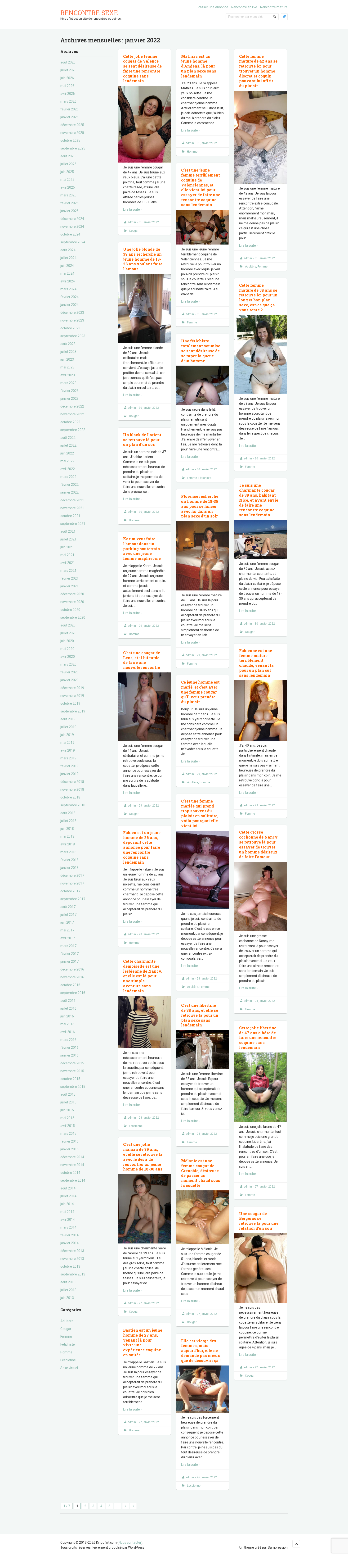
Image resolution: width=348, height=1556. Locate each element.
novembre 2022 (72, 414)
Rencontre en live (244, 7)
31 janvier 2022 (149, 222)
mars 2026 (68, 101)
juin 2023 (67, 359)
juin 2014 (67, 1204)
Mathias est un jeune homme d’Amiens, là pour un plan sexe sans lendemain (198, 66)
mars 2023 (68, 383)
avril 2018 (67, 844)
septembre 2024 (72, 242)
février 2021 (69, 578)
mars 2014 (68, 1227)
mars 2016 (68, 1040)
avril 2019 (67, 750)
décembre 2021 (72, 500)
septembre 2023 (72, 336)
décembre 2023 (72, 312)
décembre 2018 (72, 782)
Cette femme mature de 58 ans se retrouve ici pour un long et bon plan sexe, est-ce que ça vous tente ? (258, 297)
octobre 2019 (70, 703)
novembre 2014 (72, 1165)
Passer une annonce (213, 7)
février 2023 (69, 391)
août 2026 (68, 62)
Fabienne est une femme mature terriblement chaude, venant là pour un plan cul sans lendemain (256, 663)
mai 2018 (67, 836)
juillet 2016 (68, 1008)
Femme (66, 1336)
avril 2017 (67, 938)
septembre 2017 (72, 899)
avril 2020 (67, 656)
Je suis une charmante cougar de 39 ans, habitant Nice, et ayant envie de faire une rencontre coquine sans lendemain (258, 500)
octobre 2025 (70, 140)
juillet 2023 (68, 352)
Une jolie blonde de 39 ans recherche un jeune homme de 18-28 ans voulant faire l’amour (142, 259)
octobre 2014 (70, 1173)
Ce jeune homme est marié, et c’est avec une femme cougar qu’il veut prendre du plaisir (200, 692)
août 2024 (68, 250)
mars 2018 (68, 852)
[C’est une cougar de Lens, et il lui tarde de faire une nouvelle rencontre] (144, 706)
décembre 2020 (72, 594)
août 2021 (68, 531)
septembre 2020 (72, 617)
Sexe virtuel (69, 1368)
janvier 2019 (69, 774)
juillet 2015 (68, 1102)
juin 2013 (67, 1298)
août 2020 (68, 625)
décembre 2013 (72, 1251)
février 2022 (69, 484)
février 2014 (69, 1235)
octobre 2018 (70, 797)
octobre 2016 (70, 985)
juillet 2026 (68, 70)
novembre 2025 (72, 133)
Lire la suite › (132, 209)
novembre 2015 (72, 1071)
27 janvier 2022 (265, 1186)
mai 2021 (67, 555)
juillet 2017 (68, 914)
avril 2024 (67, 281)
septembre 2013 (72, 1274)
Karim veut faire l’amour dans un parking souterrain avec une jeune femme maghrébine (142, 548)
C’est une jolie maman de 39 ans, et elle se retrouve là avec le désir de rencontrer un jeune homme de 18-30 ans (142, 1156)
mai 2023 (67, 367)
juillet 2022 (68, 445)
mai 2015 (67, 1118)
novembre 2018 (72, 789)
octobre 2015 (70, 1079)
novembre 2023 (72, 320)
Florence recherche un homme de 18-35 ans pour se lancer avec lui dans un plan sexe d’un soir (199, 506)
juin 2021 (67, 547)
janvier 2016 (69, 1055)
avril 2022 (67, 469)
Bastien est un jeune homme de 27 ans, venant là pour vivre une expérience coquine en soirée (142, 1342)
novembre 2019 (72, 696)
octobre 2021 (70, 516)
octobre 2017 (70, 891)
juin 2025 (67, 172)
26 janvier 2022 (207, 1477)
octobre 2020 (70, 610)
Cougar (65, 1329)
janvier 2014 (69, 1243)
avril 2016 (67, 1032)
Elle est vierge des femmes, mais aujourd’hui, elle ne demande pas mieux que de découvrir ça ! (200, 1350)
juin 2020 (67, 641)
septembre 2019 (72, 711)
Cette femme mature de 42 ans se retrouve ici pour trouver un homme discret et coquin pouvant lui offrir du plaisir (258, 71)
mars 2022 (68, 477)
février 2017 (69, 954)
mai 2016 (67, 1024)
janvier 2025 (69, 211)
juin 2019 (67, 735)
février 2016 (69, 1047)
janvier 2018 (69, 868)
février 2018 (69, 860)
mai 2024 (67, 273)
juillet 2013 (68, 1290)
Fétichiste (67, 1344)
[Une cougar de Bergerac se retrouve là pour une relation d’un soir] (260, 1268)
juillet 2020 (68, 633)
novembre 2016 (72, 977)
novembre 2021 (72, 508)
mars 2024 (68, 289)
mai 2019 (67, 742)
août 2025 (68, 156)
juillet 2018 (68, 821)
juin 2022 (67, 453)
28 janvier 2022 (207, 978)
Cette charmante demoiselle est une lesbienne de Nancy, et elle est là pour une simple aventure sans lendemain (142, 976)
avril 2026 (67, 93)
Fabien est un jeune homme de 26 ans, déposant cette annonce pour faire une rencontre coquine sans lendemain (142, 847)
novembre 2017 (72, 883)
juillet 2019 (68, 727)
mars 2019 (68, 758)
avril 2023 (67, 375)
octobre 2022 (70, 422)
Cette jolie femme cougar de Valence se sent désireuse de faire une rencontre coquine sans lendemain (142, 68)
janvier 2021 (69, 586)
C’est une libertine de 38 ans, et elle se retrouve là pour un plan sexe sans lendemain (199, 1015)
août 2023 (68, 344)
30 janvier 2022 (149, 407)
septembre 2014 (72, 1180)
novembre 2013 (72, 1259)
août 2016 (68, 1001)
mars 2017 (68, 946)
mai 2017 (67, 930)
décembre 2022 (72, 406)
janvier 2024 (69, 305)
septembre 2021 (72, 524)
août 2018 (68, 813)
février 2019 (69, 766)
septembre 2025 (72, 148)
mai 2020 (67, 649)
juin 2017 (67, 922)
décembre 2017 (72, 875)
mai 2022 (67, 461)
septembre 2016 (72, 993)
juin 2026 (67, 78)
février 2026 (69, 109)
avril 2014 (67, 1219)
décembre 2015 (72, 1063)
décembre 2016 (72, 969)
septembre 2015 (72, 1087)
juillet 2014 (68, 1196)
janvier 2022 (69, 492)
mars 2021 (68, 570)
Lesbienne (68, 1360)
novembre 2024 (72, 226)
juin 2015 (67, 1110)
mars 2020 (68, 664)
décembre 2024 (72, 219)
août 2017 (68, 907)
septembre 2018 (72, 805)
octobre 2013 (70, 1266)
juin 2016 (67, 1016)
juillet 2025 (68, 164)
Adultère (66, 1321)
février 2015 (69, 1141)
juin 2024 (67, 266)
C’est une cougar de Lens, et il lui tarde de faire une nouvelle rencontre (141, 660)
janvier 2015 (69, 1149)
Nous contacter (130, 1542)
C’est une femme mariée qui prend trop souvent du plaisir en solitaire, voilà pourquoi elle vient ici (199, 813)
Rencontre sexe (89, 13)
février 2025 (69, 203)
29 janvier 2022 (207, 655)
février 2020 (69, 672)
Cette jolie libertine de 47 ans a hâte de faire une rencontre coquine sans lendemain (257, 1037)
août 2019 (68, 719)
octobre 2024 (70, 234)
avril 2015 (67, 1126)
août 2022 (68, 438)
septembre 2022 (72, 430)
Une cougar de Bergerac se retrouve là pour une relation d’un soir (258, 1221)
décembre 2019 (72, 688)
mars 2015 (68, 1133)
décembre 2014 (72, 1157)
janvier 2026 (69, 117)
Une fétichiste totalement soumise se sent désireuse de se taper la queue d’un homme (200, 350)
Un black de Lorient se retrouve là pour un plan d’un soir (142, 439)
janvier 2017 (69, 961)
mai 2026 (67, 86)
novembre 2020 (72, 602)
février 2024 (69, 297)
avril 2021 (67, 563)
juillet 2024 (68, 258)
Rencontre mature (274, 7)
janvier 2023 (69, 398)
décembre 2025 (72, 125)
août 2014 (68, 1188)
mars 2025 (68, 195)
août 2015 (68, 1094)
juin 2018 (67, 828)
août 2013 (68, 1282)
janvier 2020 (69, 680)
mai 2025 (67, 179)
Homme (66, 1352)
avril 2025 (67, 187)
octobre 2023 (70, 328)
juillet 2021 (68, 539)
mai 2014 (67, 1212)
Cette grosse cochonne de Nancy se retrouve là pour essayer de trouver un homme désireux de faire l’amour (258, 844)
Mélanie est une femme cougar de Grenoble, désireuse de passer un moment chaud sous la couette (200, 1173)
